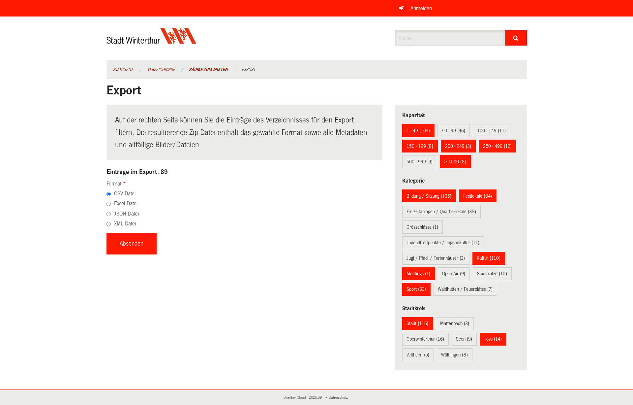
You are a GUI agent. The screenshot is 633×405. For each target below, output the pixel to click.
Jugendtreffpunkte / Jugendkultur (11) (443, 242)
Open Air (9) (453, 273)
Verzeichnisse (161, 69)
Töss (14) (493, 339)
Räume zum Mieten (208, 69)
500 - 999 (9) (420, 161)
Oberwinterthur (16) (425, 339)
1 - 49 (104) (418, 130)
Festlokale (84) (477, 196)
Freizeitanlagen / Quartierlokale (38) (441, 211)
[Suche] (516, 38)
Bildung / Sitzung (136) (429, 196)
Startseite (123, 69)
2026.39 (316, 397)
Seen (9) (464, 339)
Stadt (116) (417, 323)
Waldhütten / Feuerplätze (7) (465, 289)
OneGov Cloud (296, 397)
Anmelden (421, 8)
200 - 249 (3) (458, 146)
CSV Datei (125, 193)
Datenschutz (339, 397)
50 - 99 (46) (453, 130)
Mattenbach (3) (454, 323)
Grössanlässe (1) (422, 227)
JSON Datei (126, 214)
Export (248, 69)
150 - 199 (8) (420, 146)
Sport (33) (416, 289)
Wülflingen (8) (454, 354)
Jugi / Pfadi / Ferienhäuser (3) (436, 258)
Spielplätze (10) (492, 273)
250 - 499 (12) (497, 146)
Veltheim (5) (418, 354)
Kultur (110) (488, 258)
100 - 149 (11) (491, 130)
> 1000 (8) (455, 161)
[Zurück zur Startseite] (151, 41)
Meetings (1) (418, 273)
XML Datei (125, 223)
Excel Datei (125, 203)
